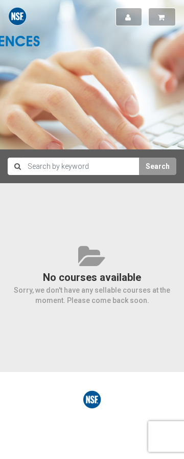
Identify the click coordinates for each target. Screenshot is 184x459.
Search (158, 166)
